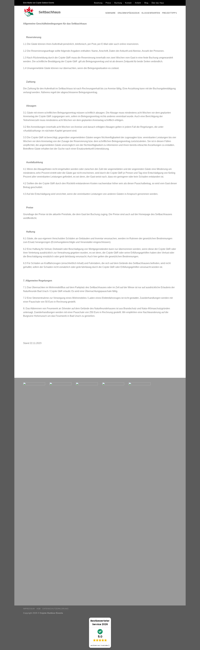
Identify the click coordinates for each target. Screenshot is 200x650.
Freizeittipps (169, 13)
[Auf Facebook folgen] (167, 3)
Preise (108, 3)
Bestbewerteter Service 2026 (100, 622)
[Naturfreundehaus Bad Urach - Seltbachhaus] (28, 11)
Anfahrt (138, 3)
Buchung (118, 3)
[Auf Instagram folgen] (170, 3)
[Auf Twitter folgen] (172, 3)
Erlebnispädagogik (129, 13)
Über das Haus (157, 3)
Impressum (29, 609)
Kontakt (128, 3)
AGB (39, 609)
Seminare (110, 13)
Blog (146, 3)
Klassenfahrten (151, 13)
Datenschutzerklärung (55, 609)
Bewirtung (98, 3)
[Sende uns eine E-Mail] (175, 3)
